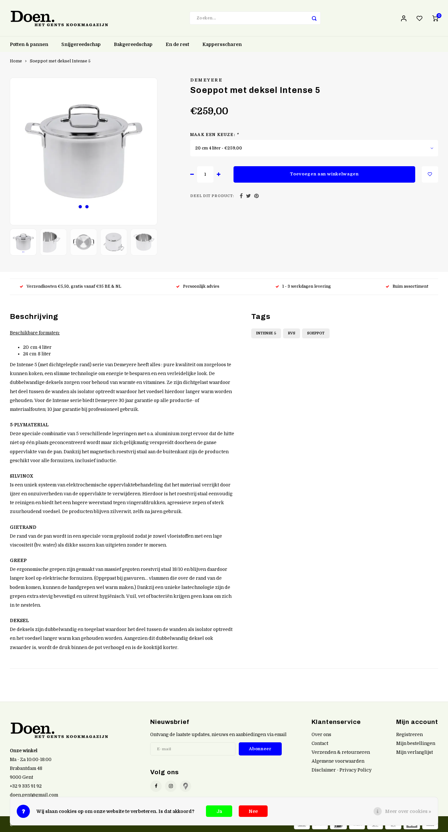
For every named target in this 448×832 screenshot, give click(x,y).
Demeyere (206, 80)
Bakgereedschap (133, 44)
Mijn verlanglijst (414, 752)
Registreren (409, 734)
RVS (291, 333)
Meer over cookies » (408, 811)
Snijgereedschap (81, 44)
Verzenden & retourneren (341, 752)
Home (16, 61)
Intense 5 (266, 333)
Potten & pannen (29, 44)
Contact (320, 743)
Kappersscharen (222, 44)
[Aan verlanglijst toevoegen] (430, 174)
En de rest (177, 44)
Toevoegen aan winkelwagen (324, 173)
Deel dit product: (212, 196)
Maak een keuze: (214, 134)
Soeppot (316, 333)
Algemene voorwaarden (338, 761)
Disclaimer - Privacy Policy (342, 770)
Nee (253, 811)
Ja (219, 811)
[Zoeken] (314, 18)
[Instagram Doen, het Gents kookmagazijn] (170, 786)
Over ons (321, 734)
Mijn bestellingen (415, 743)
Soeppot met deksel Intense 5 (60, 61)
